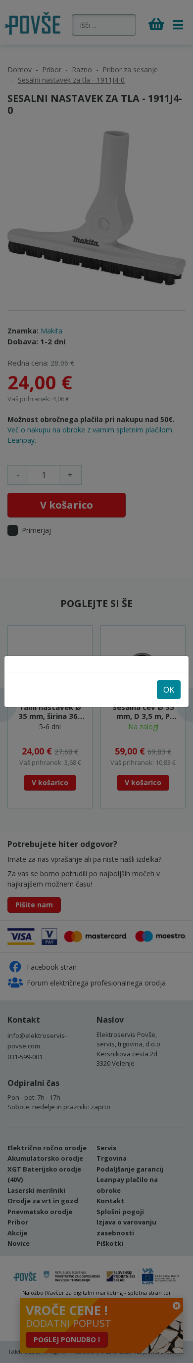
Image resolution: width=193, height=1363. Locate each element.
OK (168, 689)
